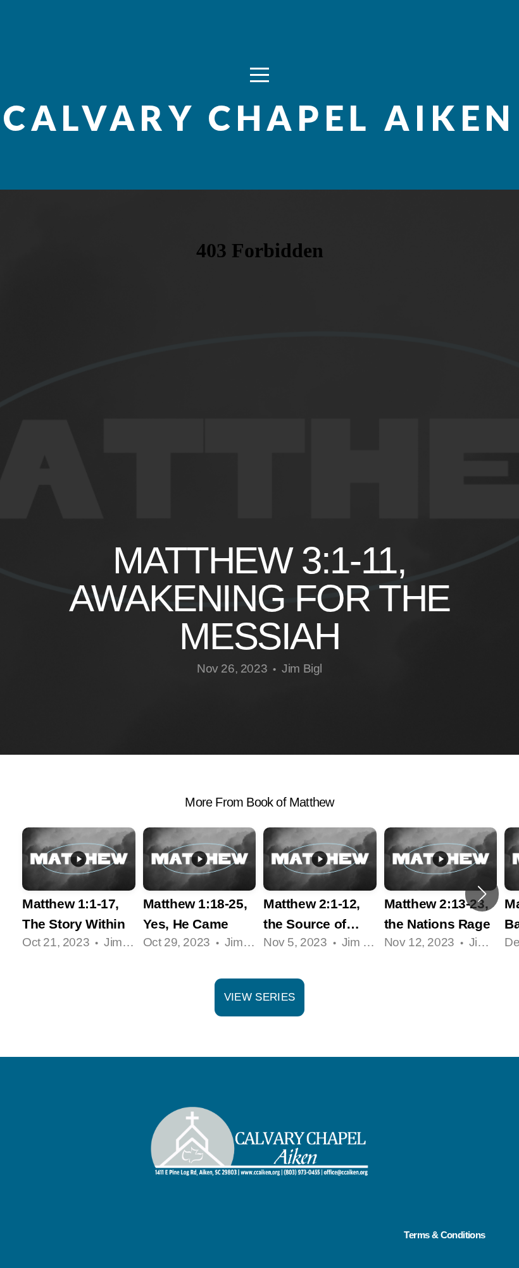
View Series (260, 997)
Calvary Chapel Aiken (259, 117)
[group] (78, 893)
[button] (482, 894)
